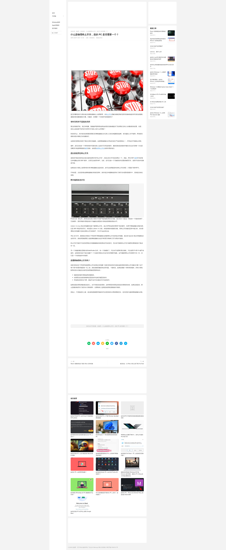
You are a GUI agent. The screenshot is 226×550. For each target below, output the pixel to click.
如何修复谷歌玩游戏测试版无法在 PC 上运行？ (82, 435)
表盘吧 (57, 5)
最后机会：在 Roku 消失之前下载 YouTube (132, 363)
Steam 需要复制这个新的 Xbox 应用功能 (82, 363)
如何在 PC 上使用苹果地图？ (79, 472)
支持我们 (103, 547)
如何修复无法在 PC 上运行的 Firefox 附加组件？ (107, 473)
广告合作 (90, 547)
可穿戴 (54, 16)
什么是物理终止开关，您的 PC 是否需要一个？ (115, 326)
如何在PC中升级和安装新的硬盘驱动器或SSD (132, 417)
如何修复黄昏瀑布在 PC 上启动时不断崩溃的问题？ (107, 454)
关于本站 (79, 547)
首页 (53, 13)
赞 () (107, 334)
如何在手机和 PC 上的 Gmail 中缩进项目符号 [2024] (82, 417)
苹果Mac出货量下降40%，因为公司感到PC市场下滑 (132, 435)
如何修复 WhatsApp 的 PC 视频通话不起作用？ (82, 493)
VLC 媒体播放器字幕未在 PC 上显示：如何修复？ (107, 493)
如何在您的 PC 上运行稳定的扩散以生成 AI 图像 (82, 454)
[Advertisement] (107, 14)
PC (101, 351)
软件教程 (54, 28)
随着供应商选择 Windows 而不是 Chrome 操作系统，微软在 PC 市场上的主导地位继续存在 (132, 474)
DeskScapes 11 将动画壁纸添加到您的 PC (106, 435)
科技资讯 (54, 19)
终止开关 (109, 114)
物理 (86, 148)
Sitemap (95, 547)
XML (99, 547)
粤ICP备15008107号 (112, 547)
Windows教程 (56, 22)
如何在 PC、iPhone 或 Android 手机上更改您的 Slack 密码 (132, 493)
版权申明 (85, 547)
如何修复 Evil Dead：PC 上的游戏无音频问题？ (132, 454)
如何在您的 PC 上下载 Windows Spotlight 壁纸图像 (107, 417)
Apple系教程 (55, 25)
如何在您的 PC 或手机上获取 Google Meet (81, 512)
